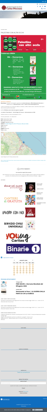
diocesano (18, 160)
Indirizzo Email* (23, 381)
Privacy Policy (25, 391)
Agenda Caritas (4, 29)
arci (2, 160)
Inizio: (2, 119)
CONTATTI (45, 398)
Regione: (3, 128)
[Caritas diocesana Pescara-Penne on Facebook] (38, 6)
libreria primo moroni (23, 160)
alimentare (3, 319)
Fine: (2, 120)
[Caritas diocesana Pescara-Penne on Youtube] (45, 6)
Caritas (4, 160)
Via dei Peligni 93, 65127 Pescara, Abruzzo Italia (16, 123)
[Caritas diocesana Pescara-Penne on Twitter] (40, 6)
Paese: (2, 130)
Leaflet (33, 154)
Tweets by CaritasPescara (23, 372)
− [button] (2, 135)
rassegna (41, 160)
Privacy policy (23, 406)
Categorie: (3, 122)
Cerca (44, 8)
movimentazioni (34, 160)
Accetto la (23, 391)
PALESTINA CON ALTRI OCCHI (6, 132)
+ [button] (2, 133)
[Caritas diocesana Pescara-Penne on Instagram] (42, 6)
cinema (15, 160)
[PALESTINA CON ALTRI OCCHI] (23, 67)
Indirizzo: (3, 123)
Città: (2, 125)
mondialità (29, 160)
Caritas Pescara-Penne (9, 160)
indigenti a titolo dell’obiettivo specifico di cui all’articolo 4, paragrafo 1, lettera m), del (16, 317)
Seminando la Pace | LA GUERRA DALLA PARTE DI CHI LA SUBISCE (30, 292)
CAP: (2, 126)
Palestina (38, 160)
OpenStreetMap (40, 154)
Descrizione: (3, 103)
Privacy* (23, 388)
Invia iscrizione (23, 392)
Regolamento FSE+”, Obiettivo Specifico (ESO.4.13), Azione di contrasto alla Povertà (16, 318)
